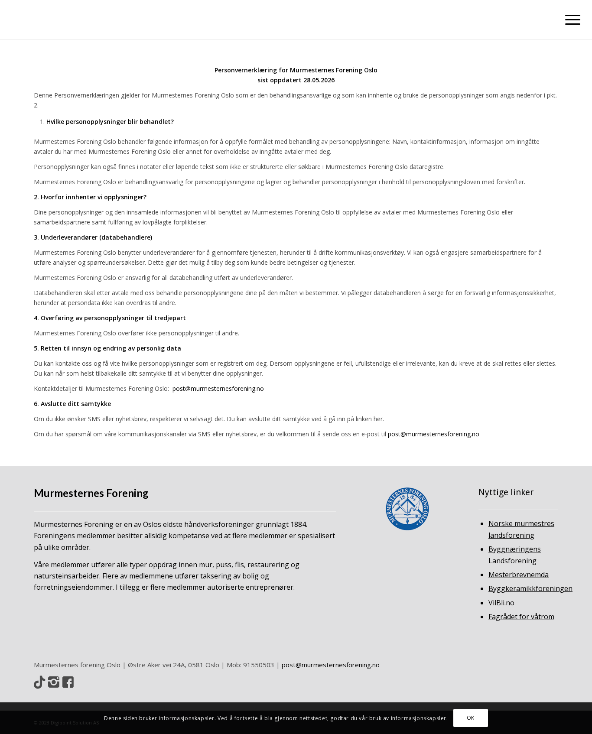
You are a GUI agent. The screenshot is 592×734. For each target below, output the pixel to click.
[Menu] (569, 19)
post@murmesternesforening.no (331, 664)
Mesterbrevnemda (518, 574)
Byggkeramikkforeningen (530, 588)
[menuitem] (569, 19)
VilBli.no (501, 602)
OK (471, 717)
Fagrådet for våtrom (521, 616)
